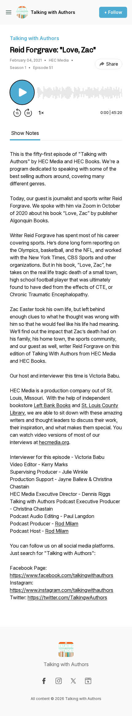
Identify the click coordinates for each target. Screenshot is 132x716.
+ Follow (113, 12)
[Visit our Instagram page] (59, 681)
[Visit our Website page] (88, 681)
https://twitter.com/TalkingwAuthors (67, 597)
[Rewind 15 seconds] (17, 112)
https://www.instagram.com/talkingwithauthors (61, 590)
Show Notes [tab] (25, 133)
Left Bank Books (52, 405)
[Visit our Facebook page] (44, 681)
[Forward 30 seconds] (28, 112)
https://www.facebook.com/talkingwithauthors (61, 575)
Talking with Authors (53, 12)
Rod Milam (66, 523)
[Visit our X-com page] (73, 681)
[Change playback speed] (41, 112)
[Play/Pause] (22, 92)
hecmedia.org (54, 442)
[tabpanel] (66, 378)
